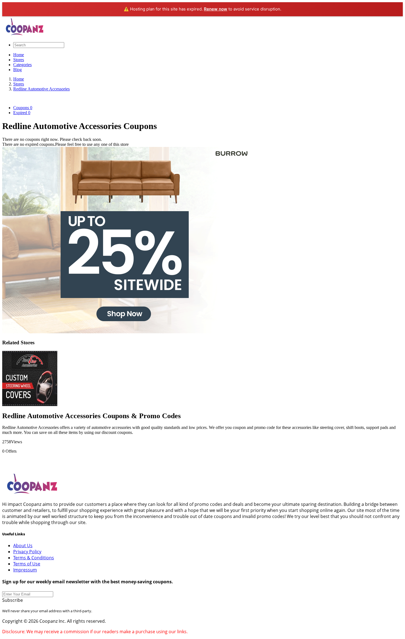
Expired (21, 112)
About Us (23, 546)
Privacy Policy (27, 552)
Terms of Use (26, 564)
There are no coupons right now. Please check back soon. (52, 139)
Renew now (215, 9)
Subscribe (12, 600)
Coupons (22, 107)
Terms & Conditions (33, 558)
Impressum (25, 570)
